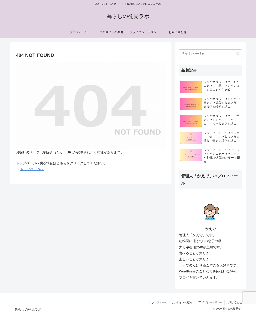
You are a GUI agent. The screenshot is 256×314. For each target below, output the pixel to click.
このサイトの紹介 (181, 302)
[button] (238, 53)
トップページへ (32, 169)
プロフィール (159, 302)
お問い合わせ (234, 302)
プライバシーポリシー (209, 302)
